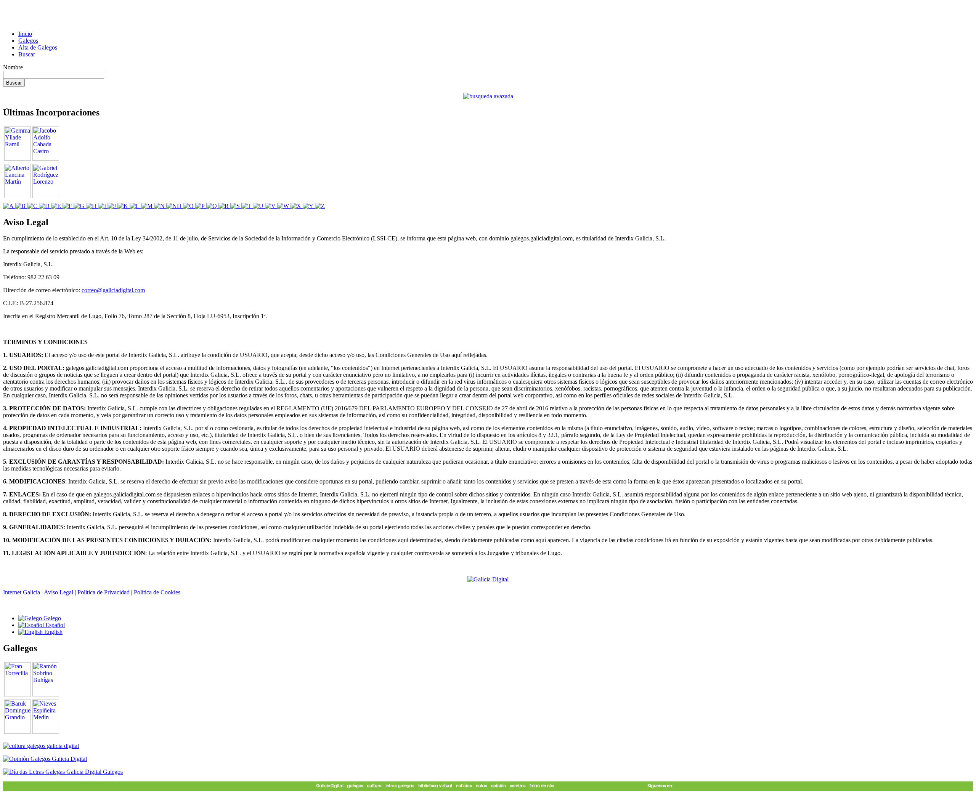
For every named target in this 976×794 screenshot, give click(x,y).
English (53, 632)
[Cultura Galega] (41, 746)
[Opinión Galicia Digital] (45, 759)
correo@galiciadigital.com (113, 290)
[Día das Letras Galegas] (63, 771)
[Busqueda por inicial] (9, 206)
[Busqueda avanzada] (488, 96)
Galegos (28, 40)
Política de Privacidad (103, 592)
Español (54, 625)
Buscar (26, 54)
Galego (51, 618)
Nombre (13, 67)
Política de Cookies (157, 592)
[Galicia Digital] (488, 579)
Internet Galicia (21, 592)
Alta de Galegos (37, 47)
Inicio (25, 33)
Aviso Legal (58, 592)
